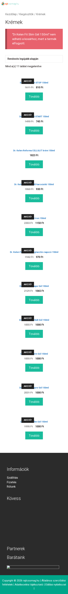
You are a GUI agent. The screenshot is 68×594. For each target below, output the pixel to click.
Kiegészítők (26, 14)
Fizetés (11, 482)
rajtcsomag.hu (31, 580)
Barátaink (16, 557)
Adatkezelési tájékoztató (29, 584)
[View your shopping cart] (53, 3)
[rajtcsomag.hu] (10, 3)
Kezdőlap (11, 14)
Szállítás (12, 477)
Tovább (34, 96)
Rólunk (11, 486)
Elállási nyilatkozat (55, 584)
